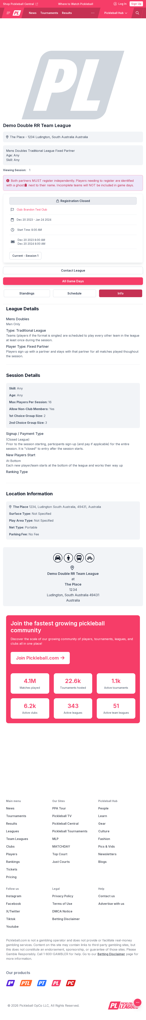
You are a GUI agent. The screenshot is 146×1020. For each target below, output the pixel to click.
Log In (122, 3)
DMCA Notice (62, 911)
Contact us (106, 896)
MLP (55, 839)
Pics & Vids (106, 846)
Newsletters (107, 854)
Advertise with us (111, 904)
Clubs (10, 846)
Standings (26, 293)
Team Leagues (17, 839)
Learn (102, 816)
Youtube (12, 926)
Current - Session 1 (25, 255)
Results (67, 12)
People (103, 808)
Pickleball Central (65, 823)
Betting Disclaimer (66, 919)
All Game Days (73, 281)
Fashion (104, 839)
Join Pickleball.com (37, 658)
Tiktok (10, 919)
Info (121, 293)
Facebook (13, 904)
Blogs (102, 862)
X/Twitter (13, 911)
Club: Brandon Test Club (32, 209)
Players (11, 854)
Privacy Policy (62, 896)
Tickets (11, 869)
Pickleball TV (62, 816)
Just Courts (61, 862)
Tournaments (49, 12)
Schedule (74, 293)
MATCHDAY (61, 846)
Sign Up (136, 3)
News (32, 12)
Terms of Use (62, 904)
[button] (14, 13)
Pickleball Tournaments (69, 831)
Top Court (59, 854)
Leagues (81, 12)
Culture (104, 831)
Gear (102, 823)
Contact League (73, 270)
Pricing (11, 877)
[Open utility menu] (137, 1002)
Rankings (13, 862)
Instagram (13, 896)
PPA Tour (59, 808)
